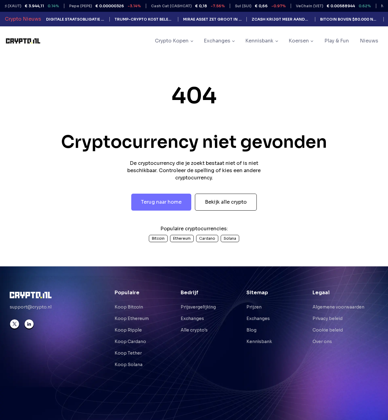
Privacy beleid (328, 318)
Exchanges (192, 318)
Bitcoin (158, 238)
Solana (230, 238)
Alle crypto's (194, 330)
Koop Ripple (128, 330)
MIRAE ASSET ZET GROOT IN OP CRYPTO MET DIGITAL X (212, 19)
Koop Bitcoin (129, 307)
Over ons (322, 341)
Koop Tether (128, 353)
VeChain (324, 6)
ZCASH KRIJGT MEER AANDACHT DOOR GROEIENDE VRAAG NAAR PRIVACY (281, 19)
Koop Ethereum (132, 318)
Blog (251, 330)
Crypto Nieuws (23, 19)
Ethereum (182, 238)
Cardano (207, 238)
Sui (251, 6)
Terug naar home (161, 202)
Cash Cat (179, 6)
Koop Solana (128, 364)
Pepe (96, 6)
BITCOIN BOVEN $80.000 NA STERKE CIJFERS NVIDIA (349, 19)
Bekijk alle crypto (226, 202)
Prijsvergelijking (198, 307)
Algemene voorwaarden (338, 307)
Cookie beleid (328, 330)
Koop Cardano (130, 341)
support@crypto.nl (31, 307)
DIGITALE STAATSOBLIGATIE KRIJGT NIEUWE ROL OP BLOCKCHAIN (75, 19)
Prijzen (254, 307)
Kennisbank (259, 341)
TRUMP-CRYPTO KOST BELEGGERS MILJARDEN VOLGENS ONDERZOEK (144, 19)
